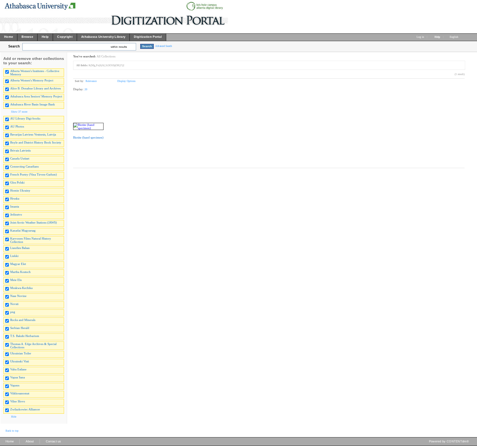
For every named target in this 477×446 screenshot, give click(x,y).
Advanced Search (163, 45)
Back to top (12, 430)
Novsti (14, 304)
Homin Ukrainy (20, 190)
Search (14, 46)
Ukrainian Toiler (20, 353)
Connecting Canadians (24, 166)
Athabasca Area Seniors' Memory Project (36, 96)
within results (119, 46)
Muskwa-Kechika (21, 288)
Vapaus (14, 385)
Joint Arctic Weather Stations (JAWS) (33, 222)
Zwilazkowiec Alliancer (25, 409)
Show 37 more (19, 111)
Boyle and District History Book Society (35, 142)
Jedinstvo (16, 214)
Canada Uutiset (19, 158)
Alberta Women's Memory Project (31, 80)
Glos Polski (17, 182)
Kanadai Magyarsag (23, 230)
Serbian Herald (19, 328)
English (454, 36)
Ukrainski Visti (19, 361)
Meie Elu (16, 280)
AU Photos (17, 126)
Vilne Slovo (17, 401)
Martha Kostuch (20, 272)
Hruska (14, 198)
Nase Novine (18, 296)
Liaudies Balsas (20, 247)
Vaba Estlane (18, 369)
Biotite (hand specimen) (88, 137)
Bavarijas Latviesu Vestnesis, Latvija (33, 134)
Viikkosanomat (19, 393)
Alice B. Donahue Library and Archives (35, 88)
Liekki (14, 255)
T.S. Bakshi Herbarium (24, 336)
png (12, 312)
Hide (13, 416)
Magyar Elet (18, 264)
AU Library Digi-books (25, 118)
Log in (420, 36)
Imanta (14, 206)
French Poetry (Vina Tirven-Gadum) (33, 174)
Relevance (91, 81)
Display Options (126, 81)
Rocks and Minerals (22, 320)
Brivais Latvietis (20, 150)
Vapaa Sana (17, 377)
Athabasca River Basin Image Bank (32, 104)
